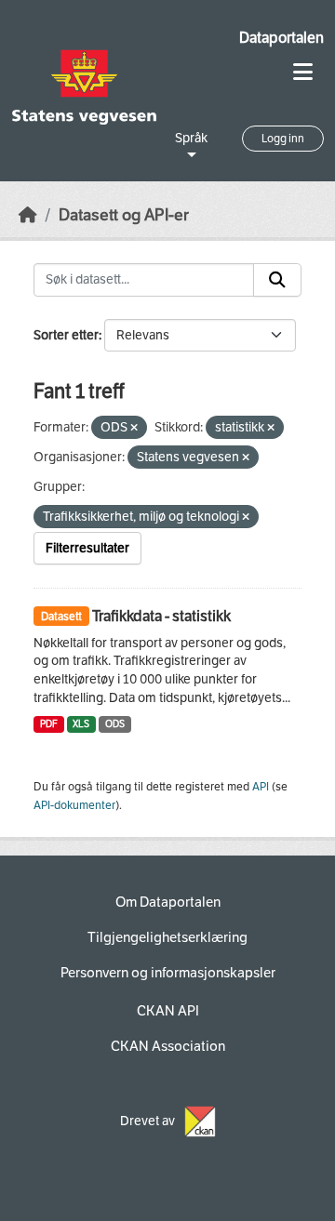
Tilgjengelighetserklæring (167, 937)
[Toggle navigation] (303, 72)
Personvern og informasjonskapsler (167, 972)
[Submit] (277, 280)
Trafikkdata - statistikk (161, 616)
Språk (191, 138)
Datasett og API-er (124, 215)
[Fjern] (134, 428)
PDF (49, 724)
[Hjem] (28, 215)
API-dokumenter (74, 805)
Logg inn (282, 138)
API (260, 786)
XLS (81, 724)
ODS (115, 724)
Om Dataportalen (168, 902)
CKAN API (168, 1010)
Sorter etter (66, 335)
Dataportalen (281, 37)
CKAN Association (168, 1046)
